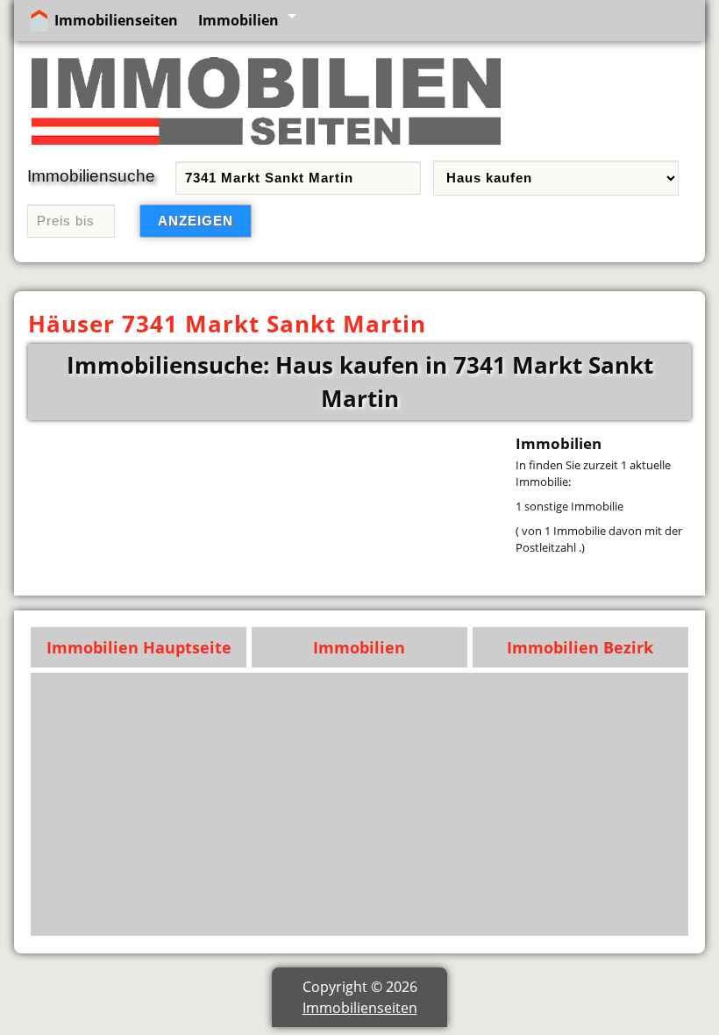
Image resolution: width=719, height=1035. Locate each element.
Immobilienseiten (116, 20)
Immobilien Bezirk (580, 647)
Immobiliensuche (91, 176)
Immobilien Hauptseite (138, 647)
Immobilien (238, 20)
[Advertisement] (360, 804)
